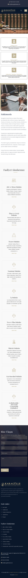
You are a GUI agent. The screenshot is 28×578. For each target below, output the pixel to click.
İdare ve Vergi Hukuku (14, 214)
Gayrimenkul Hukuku (14, 376)
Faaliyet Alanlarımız (7, 512)
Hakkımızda (5, 509)
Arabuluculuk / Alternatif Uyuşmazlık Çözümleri (14, 405)
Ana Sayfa (5, 507)
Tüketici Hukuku (14, 348)
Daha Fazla (14, 196)
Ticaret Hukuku (14, 242)
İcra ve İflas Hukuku (14, 322)
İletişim (4, 517)
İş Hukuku (14, 298)
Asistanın (16, 574)
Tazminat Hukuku (14, 271)
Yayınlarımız (5, 514)
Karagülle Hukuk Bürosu (14, 572)
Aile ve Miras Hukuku (14, 187)
